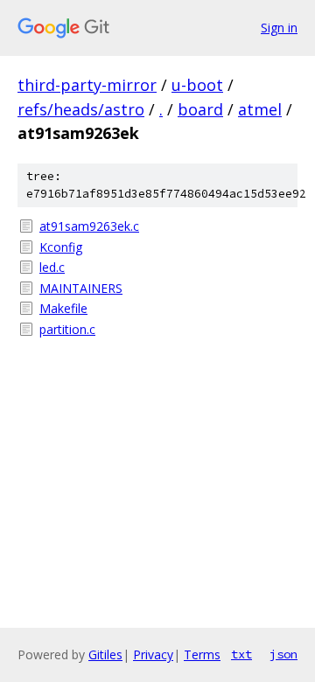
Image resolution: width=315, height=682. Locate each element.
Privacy (153, 654)
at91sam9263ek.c (89, 226)
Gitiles (105, 654)
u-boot (197, 84)
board (200, 109)
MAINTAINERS (80, 288)
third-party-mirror (87, 84)
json (284, 654)
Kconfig (60, 247)
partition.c (67, 329)
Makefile (63, 308)
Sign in (279, 27)
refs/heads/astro (81, 109)
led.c (52, 267)
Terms (202, 654)
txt (241, 654)
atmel (260, 109)
